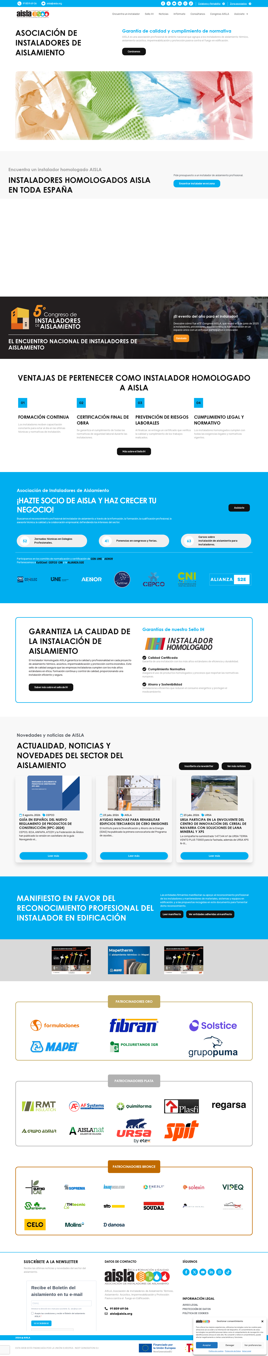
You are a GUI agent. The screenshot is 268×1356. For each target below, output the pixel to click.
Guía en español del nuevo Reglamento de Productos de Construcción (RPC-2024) (45, 824)
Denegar (230, 1345)
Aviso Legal (246, 1351)
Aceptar (207, 1345)
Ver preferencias (252, 1345)
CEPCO (50, 815)
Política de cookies (216, 1351)
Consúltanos (198, 14)
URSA (208, 815)
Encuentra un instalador (126, 14)
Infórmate (179, 14)
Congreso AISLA (219, 14)
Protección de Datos (233, 1351)
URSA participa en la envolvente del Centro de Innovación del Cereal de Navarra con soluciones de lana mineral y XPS (213, 826)
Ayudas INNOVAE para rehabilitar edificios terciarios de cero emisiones (134, 822)
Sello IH (149, 14)
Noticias (163, 14)
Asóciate (239, 14)
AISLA (128, 815)
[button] (262, 1321)
